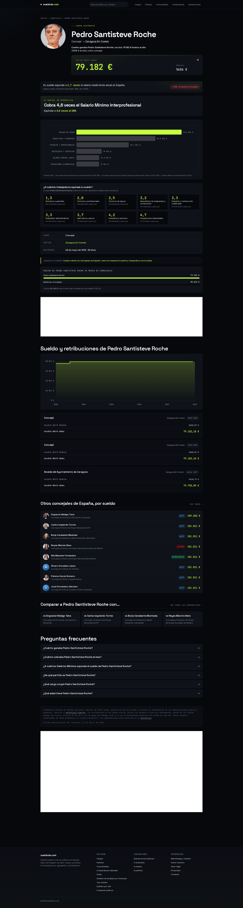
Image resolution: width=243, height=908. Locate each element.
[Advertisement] (121, 316)
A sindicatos (139, 862)
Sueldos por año (104, 886)
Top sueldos (102, 882)
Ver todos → (196, 504)
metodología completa (76, 712)
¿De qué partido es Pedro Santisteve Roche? (69, 675)
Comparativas (178, 4)
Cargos (138, 4)
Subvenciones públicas (144, 858)
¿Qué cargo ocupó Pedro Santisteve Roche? (69, 684)
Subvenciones (194, 4)
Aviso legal (175, 866)
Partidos (148, 4)
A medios (138, 866)
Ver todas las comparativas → (186, 605)
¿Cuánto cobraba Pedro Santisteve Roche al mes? (72, 657)
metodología (146, 718)
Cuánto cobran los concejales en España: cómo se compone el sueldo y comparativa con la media (107, 260)
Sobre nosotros (177, 862)
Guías (99, 874)
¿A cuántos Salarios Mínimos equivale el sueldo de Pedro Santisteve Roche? (87, 666)
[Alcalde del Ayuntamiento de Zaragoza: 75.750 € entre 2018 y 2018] (57, 382)
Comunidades (162, 4)
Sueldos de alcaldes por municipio (112, 878)
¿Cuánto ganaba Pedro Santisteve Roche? (68, 648)
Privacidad (175, 870)
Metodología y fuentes (181, 858)
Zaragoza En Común (97, 41)
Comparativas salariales (107, 870)
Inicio (43, 18)
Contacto (175, 874)
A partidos (138, 870)
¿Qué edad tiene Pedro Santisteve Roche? (68, 693)
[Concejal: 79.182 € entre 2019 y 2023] (139, 381)
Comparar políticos (105, 890)
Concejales (56, 18)
